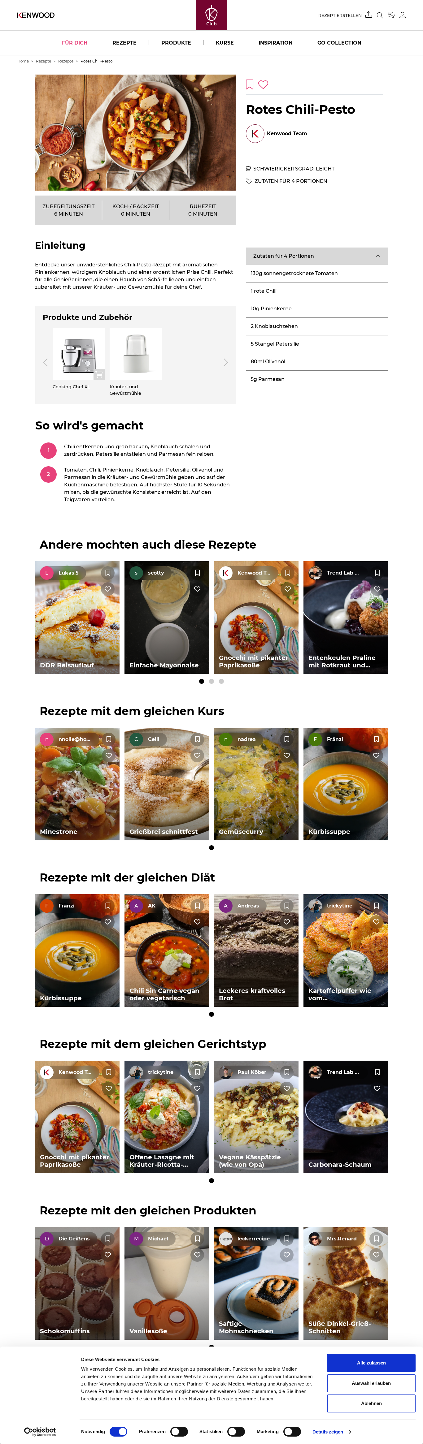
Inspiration (276, 43)
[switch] (179, 1432)
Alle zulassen (371, 1362)
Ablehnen (371, 1403)
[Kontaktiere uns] (393, 15)
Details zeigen (327, 1431)
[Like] (108, 589)
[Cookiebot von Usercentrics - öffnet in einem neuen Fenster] (40, 1432)
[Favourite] (108, 573)
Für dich (75, 43)
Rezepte (124, 43)
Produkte (176, 43)
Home (23, 61)
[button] (317, 256)
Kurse (225, 43)
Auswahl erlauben (371, 1383)
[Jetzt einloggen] (402, 15)
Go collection (339, 43)
